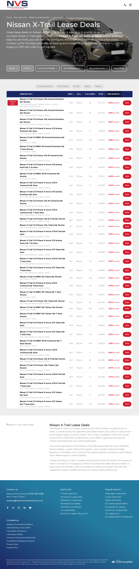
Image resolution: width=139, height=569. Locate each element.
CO (79, 94)
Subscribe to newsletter (70, 507)
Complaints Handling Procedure (21, 541)
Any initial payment (72, 68)
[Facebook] (7, 508)
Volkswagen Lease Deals (115, 494)
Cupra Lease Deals (113, 497)
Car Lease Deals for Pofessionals (118, 517)
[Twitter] (13, 508)
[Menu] (130, 5)
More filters (119, 68)
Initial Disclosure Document (19, 528)
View (127, 103)
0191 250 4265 (36, 494)
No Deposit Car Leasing (70, 504)
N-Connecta (63, 86)
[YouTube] (30, 508)
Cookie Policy (12, 548)
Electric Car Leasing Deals (116, 510)
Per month (113, 94)
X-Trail (26, 68)
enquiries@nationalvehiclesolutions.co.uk (25, 501)
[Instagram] (19, 508)
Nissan (12, 68)
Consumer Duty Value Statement (21, 538)
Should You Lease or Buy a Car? (74, 514)
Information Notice (15, 534)
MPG (70, 94)
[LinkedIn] (24, 508)
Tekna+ (98, 86)
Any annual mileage (46, 68)
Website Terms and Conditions (20, 524)
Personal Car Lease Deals (71, 497)
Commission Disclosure (16, 531)
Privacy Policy (12, 544)
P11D (101, 94)
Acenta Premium (44, 86)
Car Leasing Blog (67, 510)
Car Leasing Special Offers (116, 504)
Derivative (26, 94)
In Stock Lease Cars (68, 494)
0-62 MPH (89, 94)
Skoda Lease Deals (113, 500)
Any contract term (97, 68)
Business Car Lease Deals (71, 500)
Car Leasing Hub (112, 514)
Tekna (87, 86)
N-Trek (76, 86)
